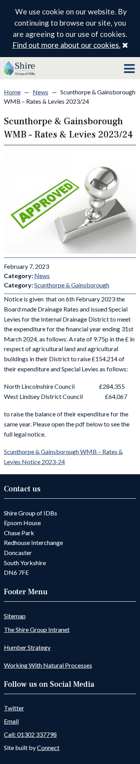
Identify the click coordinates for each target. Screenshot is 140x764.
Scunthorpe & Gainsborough (71, 285)
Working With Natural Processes (48, 665)
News (40, 92)
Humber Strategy (27, 647)
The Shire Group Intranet (37, 629)
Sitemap (15, 616)
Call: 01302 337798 (30, 734)
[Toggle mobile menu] (129, 68)
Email (11, 721)
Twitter (14, 708)
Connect (48, 747)
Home (12, 92)
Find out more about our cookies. (66, 44)
